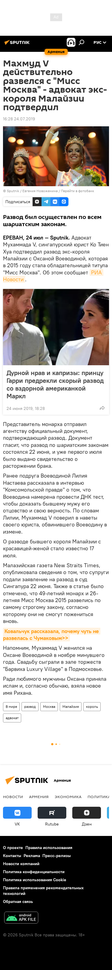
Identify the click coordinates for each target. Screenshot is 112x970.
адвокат (12, 718)
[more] (102, 408)
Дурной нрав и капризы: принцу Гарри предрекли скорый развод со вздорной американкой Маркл (55, 384)
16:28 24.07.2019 (19, 119)
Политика (99, 796)
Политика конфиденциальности (34, 871)
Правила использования (48, 847)
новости (13, 796)
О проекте (13, 847)
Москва (49, 706)
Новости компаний (21, 863)
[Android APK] (21, 918)
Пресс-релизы (56, 855)
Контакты (12, 855)
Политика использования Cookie (34, 879)
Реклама (32, 855)
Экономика (68, 796)
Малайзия (70, 706)
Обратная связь (18, 901)
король (92, 706)
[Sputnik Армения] (18, 44)
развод (30, 706)
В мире (11, 706)
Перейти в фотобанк (77, 191)
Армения (39, 796)
